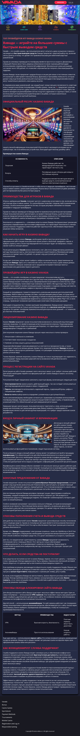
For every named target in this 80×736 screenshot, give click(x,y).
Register (60, 2)
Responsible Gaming (9, 727)
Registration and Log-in (10, 724)
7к (57, 87)
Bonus (4, 705)
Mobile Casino (7, 720)
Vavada (4, 702)
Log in (71, 2)
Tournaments (7, 717)
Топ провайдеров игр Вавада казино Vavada (27, 38)
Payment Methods (8, 714)
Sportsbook (6, 711)
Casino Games (7, 708)
